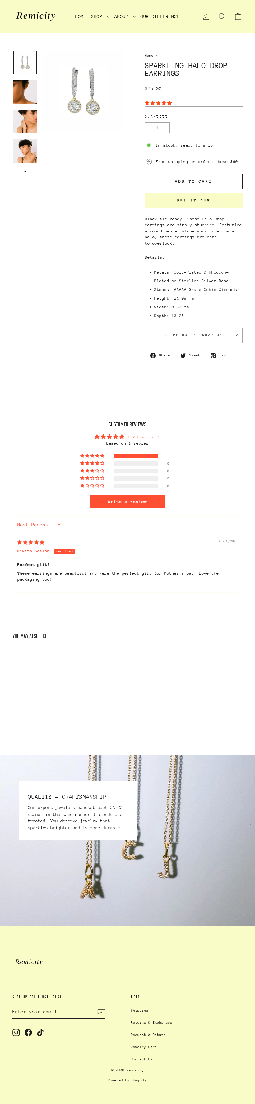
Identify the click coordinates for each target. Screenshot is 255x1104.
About (122, 16)
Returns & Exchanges (151, 1023)
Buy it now (194, 200)
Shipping (139, 1010)
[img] (30, 542)
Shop (98, 16)
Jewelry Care (144, 1047)
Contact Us (142, 1059)
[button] (158, 103)
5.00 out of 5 (144, 437)
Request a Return (148, 1035)
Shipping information (194, 335)
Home (80, 16)
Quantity (156, 117)
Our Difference (160, 16)
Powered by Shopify (127, 1080)
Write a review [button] (127, 501)
